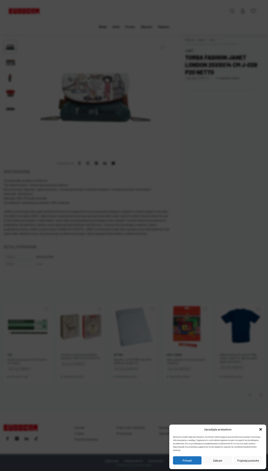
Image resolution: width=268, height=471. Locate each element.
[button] (260, 429)
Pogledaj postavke (248, 460)
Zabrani (217, 460)
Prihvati (187, 460)
